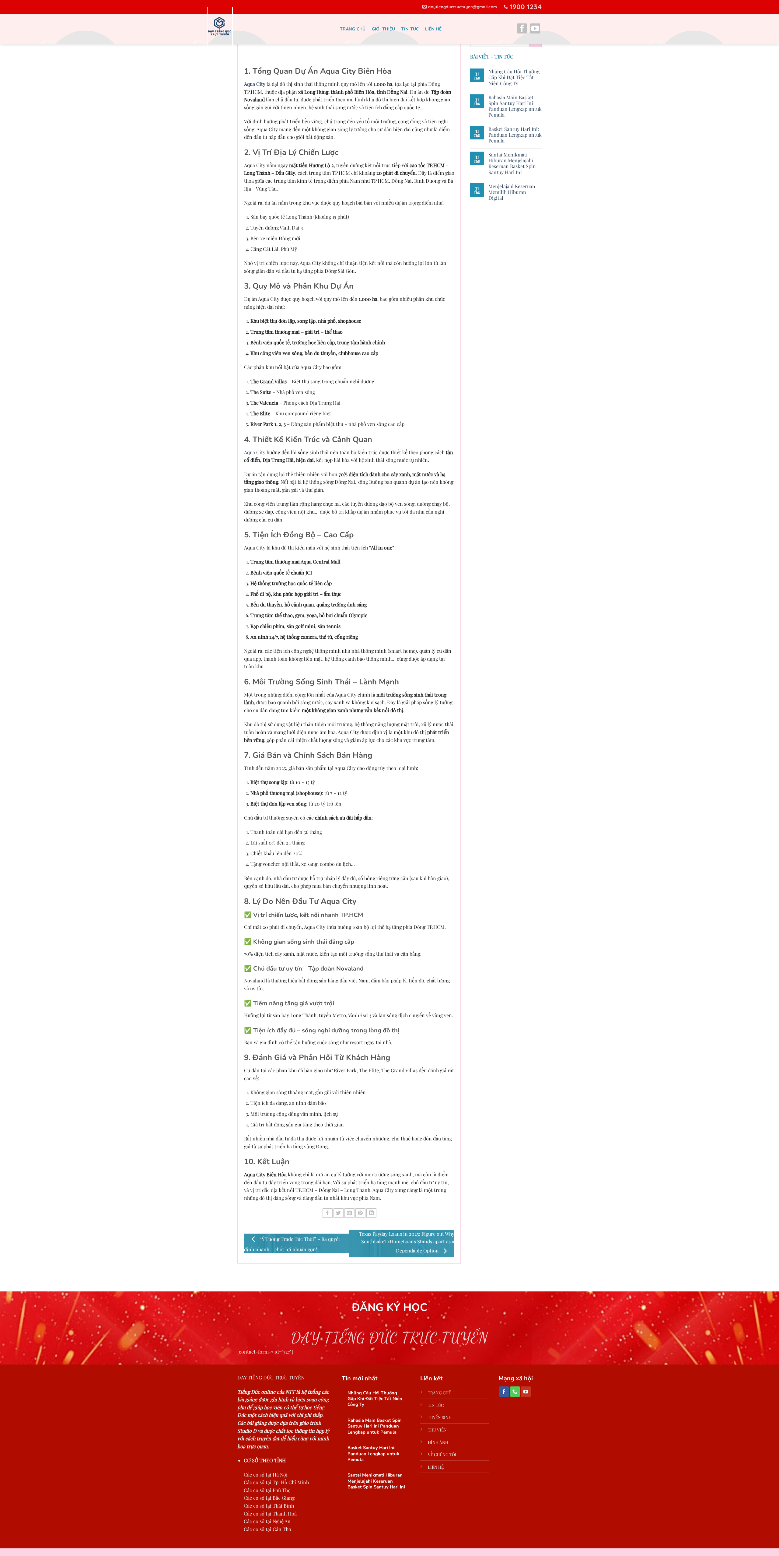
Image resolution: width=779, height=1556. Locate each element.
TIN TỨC (436, 1405)
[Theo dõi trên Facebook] (522, 30)
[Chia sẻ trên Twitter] (339, 1213)
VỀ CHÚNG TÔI (442, 1454)
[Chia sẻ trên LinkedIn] (371, 1213)
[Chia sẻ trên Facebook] (328, 1213)
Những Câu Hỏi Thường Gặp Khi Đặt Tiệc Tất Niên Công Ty (514, 77)
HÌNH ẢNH (438, 1442)
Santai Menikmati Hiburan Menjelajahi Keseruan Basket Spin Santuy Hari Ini (512, 163)
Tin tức (410, 29)
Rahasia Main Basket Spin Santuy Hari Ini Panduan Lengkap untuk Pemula (515, 106)
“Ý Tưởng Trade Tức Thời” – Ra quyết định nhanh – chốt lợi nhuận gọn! (292, 1244)
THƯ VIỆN (437, 1429)
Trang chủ (353, 29)
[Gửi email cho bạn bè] (349, 1213)
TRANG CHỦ (439, 1392)
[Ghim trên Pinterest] (360, 1213)
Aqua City (254, 84)
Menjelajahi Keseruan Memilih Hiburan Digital (511, 192)
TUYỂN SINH (440, 1417)
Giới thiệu (383, 29)
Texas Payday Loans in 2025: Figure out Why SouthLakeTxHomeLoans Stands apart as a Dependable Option (406, 1242)
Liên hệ (433, 29)
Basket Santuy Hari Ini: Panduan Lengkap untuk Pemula (515, 135)
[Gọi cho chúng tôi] (515, 1391)
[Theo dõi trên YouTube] (535, 30)
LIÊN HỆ (436, 1467)
